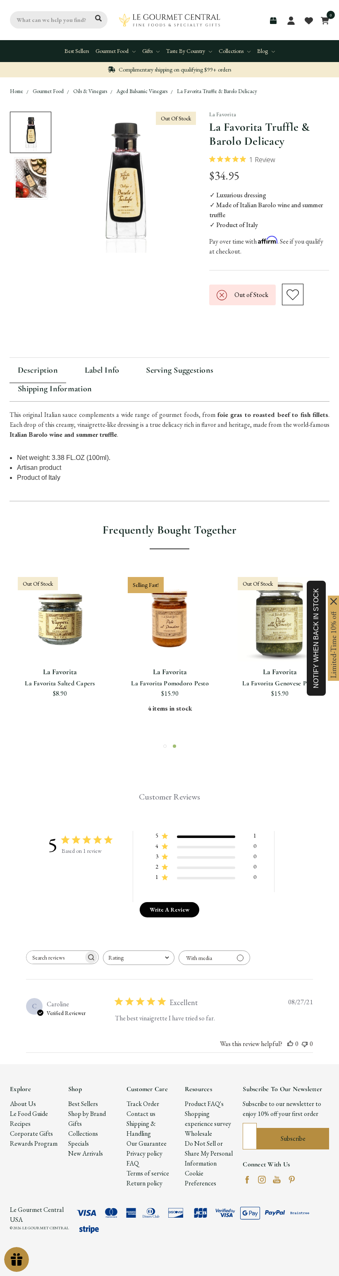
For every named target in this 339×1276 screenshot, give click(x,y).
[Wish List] (70, 610)
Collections (232, 51)
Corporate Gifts (31, 1133)
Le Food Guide (29, 1113)
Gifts (148, 51)
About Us (23, 1103)
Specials (78, 1143)
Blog (263, 51)
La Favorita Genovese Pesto (280, 683)
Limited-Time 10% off (333, 644)
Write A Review (169, 909)
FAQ (133, 1163)
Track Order (143, 1103)
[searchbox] (55, 957)
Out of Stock (60, 641)
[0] (322, 19)
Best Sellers (76, 51)
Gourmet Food (112, 51)
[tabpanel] (280, 654)
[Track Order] (273, 20)
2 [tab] (174, 746)
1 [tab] (165, 746)
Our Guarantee (147, 1143)
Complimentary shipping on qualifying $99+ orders (174, 69)
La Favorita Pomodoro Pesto (170, 683)
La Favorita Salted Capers (60, 683)
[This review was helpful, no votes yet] (290, 1043)
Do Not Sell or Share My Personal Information (209, 1153)
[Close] (333, 601)
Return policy (144, 1183)
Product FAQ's (204, 1103)
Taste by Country (186, 51)
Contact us (141, 1113)
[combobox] (138, 957)
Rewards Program (33, 1143)
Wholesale (198, 1133)
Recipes (20, 1123)
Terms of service (148, 1173)
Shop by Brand (87, 1113)
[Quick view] (50, 610)
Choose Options (170, 641)
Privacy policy (144, 1153)
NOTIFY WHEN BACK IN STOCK (316, 638)
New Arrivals (85, 1153)
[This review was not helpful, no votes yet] (305, 1043)
